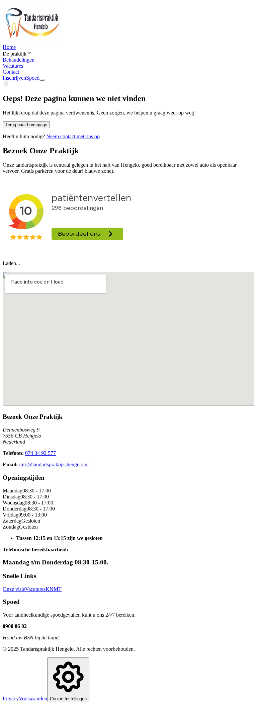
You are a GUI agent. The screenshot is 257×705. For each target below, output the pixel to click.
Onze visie (14, 589)
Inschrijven (14, 78)
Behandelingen (18, 60)
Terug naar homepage (26, 124)
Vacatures (13, 66)
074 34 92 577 (40, 453)
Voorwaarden (33, 698)
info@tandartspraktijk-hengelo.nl (54, 464)
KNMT (54, 589)
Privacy (11, 698)
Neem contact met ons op (73, 136)
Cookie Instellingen (68, 698)
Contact (11, 72)
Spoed (32, 78)
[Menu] (42, 80)
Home (9, 47)
